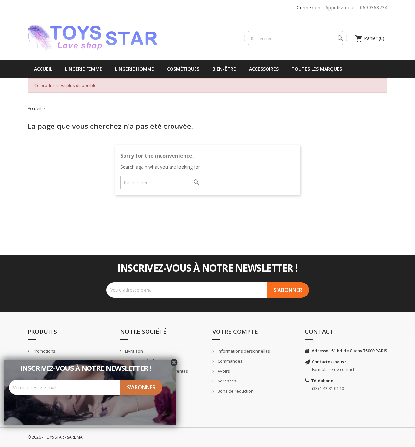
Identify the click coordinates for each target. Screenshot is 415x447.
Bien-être (224, 69)
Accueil (43, 69)
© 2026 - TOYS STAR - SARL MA (55, 437)
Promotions (43, 351)
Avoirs (223, 371)
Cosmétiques (183, 69)
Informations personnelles (243, 351)
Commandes (230, 361)
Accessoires (264, 69)
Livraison (133, 351)
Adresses (226, 381)
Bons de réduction (235, 391)
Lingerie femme (83, 69)
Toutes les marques (316, 69)
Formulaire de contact (333, 369)
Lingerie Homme (134, 69)
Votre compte (235, 331)
